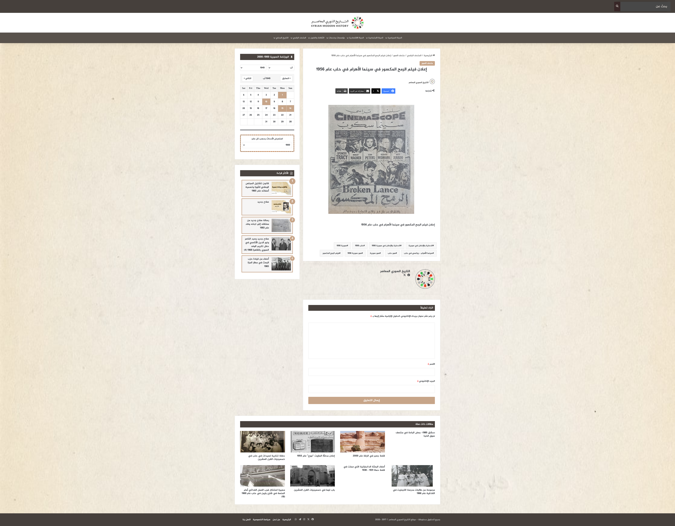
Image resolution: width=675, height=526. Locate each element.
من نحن (276, 520)
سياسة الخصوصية (261, 520)
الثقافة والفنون (317, 38)
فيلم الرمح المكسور (331, 253)
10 (266, 102)
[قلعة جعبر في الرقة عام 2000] (362, 441)
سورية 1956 (342, 245)
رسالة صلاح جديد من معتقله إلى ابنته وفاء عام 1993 (257, 224)
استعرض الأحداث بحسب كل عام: (267, 139)
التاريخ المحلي (282, 38)
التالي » (247, 78)
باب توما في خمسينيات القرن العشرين (314, 490)
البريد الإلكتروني (426, 381)
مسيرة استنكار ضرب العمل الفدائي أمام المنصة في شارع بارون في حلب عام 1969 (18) (263, 493)
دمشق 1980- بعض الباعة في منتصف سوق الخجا (415, 434)
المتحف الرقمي (299, 38)
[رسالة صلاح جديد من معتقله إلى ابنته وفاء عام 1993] (281, 225)
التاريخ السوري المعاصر (419, 82)
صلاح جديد (263, 202)
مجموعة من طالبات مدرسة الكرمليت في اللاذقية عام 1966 (414, 491)
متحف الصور (399, 56)
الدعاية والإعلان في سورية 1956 (386, 245)
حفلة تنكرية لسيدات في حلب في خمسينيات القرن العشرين (266, 457)
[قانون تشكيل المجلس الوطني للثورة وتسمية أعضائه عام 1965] (281, 188)
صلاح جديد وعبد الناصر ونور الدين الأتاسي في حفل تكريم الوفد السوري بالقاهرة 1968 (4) (256, 244)
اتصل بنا (246, 520)
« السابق (286, 78)
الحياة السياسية (395, 38)
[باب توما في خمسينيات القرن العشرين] (312, 476)
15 (282, 108)
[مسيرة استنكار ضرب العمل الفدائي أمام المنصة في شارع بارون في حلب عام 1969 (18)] (262, 476)
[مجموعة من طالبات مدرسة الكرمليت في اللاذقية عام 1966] (412, 476)
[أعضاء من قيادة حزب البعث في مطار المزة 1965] (281, 263)
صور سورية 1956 (355, 253)
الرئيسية (428, 56)
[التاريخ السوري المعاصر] (337, 22)
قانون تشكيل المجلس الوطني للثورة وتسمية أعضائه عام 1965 (257, 187)
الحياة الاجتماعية (375, 38)
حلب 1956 (359, 245)
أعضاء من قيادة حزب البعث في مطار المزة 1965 (258, 262)
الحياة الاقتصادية (356, 38)
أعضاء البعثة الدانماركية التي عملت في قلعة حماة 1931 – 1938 (364, 468)
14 (290, 108)
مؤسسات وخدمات (337, 38)
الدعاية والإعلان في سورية (421, 245)
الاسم (431, 364)
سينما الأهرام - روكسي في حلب (418, 253)
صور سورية (375, 253)
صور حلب (392, 253)
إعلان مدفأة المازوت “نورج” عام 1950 (316, 456)
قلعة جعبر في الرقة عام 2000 (368, 456)
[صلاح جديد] (281, 206)
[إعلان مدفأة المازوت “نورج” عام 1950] (312, 441)
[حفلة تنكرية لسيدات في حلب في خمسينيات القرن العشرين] (262, 441)
